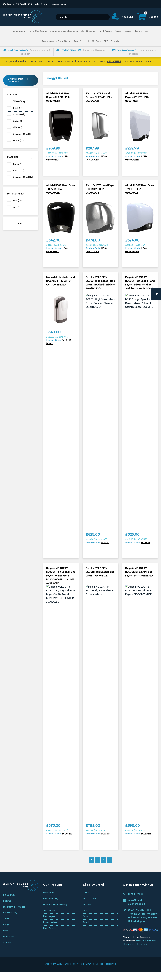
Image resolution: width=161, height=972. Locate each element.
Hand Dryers (141, 31)
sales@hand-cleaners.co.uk (50, 4)
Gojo (85, 910)
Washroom (19, 31)
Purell (86, 922)
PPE (106, 41)
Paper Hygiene (122, 31)
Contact (7, 942)
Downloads (8, 937)
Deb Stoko (88, 904)
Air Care (96, 41)
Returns (7, 901)
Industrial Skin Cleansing (64, 31)
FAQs (6, 925)
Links (5, 931)
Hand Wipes (105, 31)
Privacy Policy (10, 913)
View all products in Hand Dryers (18, 80)
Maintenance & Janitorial (56, 41)
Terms (6, 919)
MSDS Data (9, 895)
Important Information (14, 907)
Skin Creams (88, 31)
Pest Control (81, 41)
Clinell (86, 893)
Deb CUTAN (89, 898)
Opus (85, 916)
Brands (115, 41)
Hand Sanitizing (37, 31)
